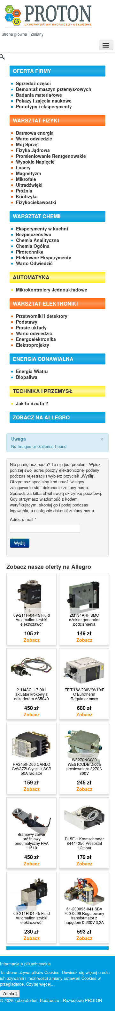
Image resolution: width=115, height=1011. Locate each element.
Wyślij (19, 543)
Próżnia (24, 190)
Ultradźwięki (29, 185)
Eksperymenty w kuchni (42, 228)
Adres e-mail (23, 519)
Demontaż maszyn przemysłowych (53, 89)
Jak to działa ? (32, 403)
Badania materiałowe (39, 95)
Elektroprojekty (32, 345)
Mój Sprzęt (27, 144)
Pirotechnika (29, 252)
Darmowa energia (35, 133)
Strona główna (14, 34)
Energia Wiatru (32, 371)
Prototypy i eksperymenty (44, 106)
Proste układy (31, 327)
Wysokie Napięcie (35, 162)
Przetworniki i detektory (41, 316)
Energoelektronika (36, 339)
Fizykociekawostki (36, 202)
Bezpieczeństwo (33, 234)
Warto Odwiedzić (34, 263)
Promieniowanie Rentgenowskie (51, 156)
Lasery (23, 167)
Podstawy (26, 322)
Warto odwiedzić (34, 138)
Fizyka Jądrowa (33, 150)
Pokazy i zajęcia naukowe (44, 100)
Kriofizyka (27, 196)
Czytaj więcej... (40, 984)
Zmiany (37, 34)
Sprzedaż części (33, 83)
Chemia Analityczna (37, 240)
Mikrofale (26, 179)
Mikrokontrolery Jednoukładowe (51, 289)
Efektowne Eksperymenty (43, 257)
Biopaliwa (26, 377)
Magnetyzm (28, 173)
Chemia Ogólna (33, 246)
